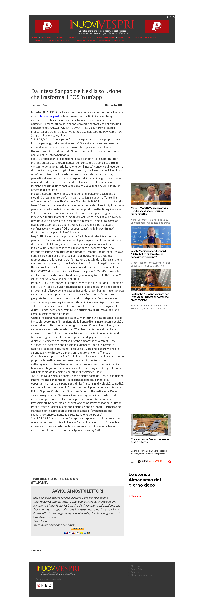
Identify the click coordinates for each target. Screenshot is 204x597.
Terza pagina (38, 40)
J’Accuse (60, 37)
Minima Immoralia (105, 37)
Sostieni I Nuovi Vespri (85, 40)
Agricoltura (124, 37)
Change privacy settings (142, 575)
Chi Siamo (135, 566)
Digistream (104, 40)
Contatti (135, 572)
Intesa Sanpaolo (50, 116)
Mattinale (88, 37)
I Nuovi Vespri (42, 105)
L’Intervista (73, 37)
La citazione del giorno (59, 40)
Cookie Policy (137, 569)
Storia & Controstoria (145, 37)
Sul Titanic (46, 37)
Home (34, 37)
